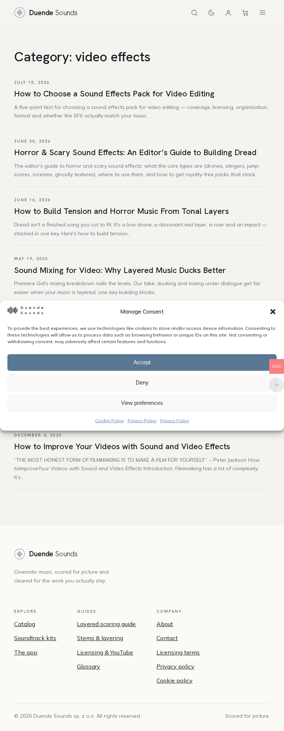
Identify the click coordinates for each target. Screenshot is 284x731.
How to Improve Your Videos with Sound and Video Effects (122, 446)
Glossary (88, 666)
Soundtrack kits (35, 638)
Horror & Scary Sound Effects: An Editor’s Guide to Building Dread (135, 152)
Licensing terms (178, 652)
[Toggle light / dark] (211, 12)
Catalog (24, 624)
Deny (142, 382)
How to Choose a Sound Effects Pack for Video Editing (114, 93)
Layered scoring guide (106, 624)
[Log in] (228, 12)
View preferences (142, 403)
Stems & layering (100, 638)
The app (25, 652)
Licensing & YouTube (105, 652)
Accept (142, 362)
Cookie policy (174, 680)
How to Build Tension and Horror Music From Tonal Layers (121, 211)
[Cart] (245, 12)
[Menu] (262, 12)
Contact (167, 638)
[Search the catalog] (194, 12)
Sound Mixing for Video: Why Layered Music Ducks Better (120, 270)
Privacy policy (175, 666)
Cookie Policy (109, 420)
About (164, 624)
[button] (273, 311)
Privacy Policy (142, 420)
